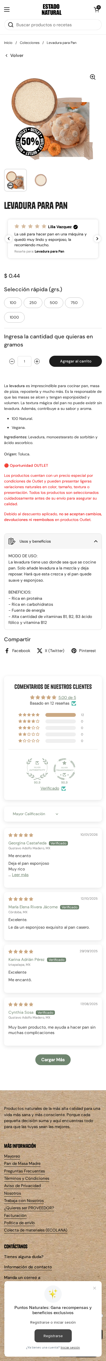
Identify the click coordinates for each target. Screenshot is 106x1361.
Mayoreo (12, 1156)
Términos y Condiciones (26, 1178)
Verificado (49, 788)
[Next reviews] (97, 238)
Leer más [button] (20, 874)
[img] (20, 835)
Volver (16, 55)
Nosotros (12, 1193)
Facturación (15, 1215)
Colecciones (29, 42)
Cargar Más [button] (53, 1059)
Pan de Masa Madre (22, 1163)
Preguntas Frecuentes (24, 1171)
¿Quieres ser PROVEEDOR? (29, 1208)
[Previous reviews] (8, 238)
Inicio (8, 42)
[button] (96, 9)
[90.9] (37, 769)
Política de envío (19, 1223)
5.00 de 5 (67, 697)
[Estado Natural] (51, 9)
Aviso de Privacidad (22, 1185)
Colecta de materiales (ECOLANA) (35, 1230)
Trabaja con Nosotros (24, 1200)
